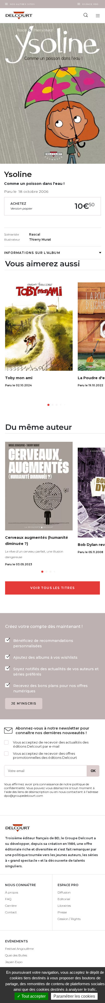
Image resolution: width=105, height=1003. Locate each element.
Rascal (34, 234)
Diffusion (64, 892)
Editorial (64, 899)
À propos (11, 892)
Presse (62, 912)
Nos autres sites (22, 4)
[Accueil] (26, 15)
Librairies (64, 906)
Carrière (11, 906)
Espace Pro (90, 4)
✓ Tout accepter (31, 996)
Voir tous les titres (52, 588)
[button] (48, 405)
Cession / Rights (69, 919)
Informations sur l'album (32, 253)
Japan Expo (13, 962)
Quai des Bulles (16, 955)
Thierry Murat (40, 239)
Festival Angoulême (19, 949)
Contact (11, 912)
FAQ (8, 899)
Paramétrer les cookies (74, 996)
